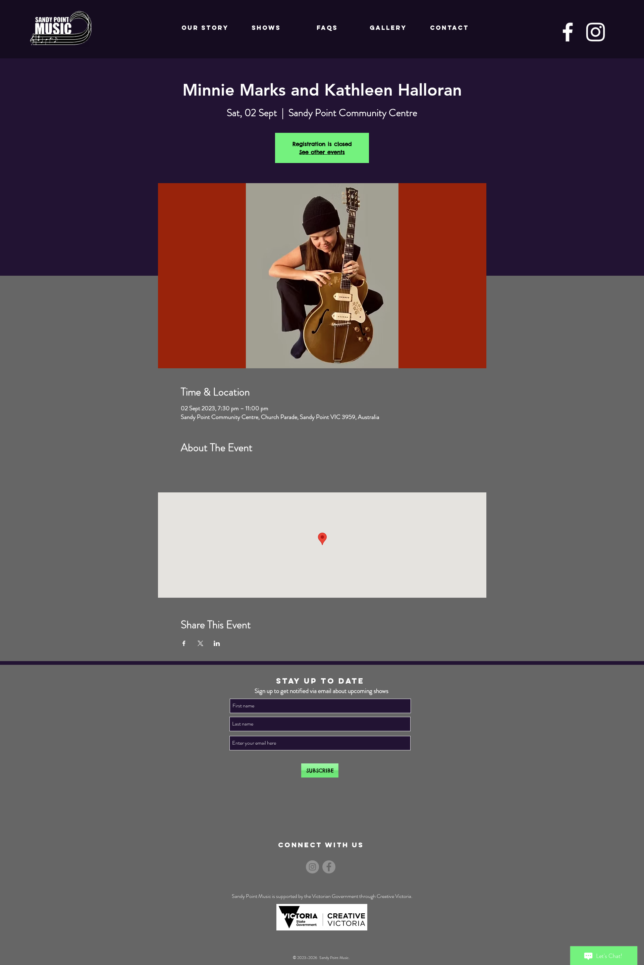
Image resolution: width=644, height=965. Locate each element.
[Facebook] (567, 32)
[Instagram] (595, 32)
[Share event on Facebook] (184, 643)
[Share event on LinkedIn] (217, 643)
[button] (266, 27)
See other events (322, 152)
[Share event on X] (200, 643)
